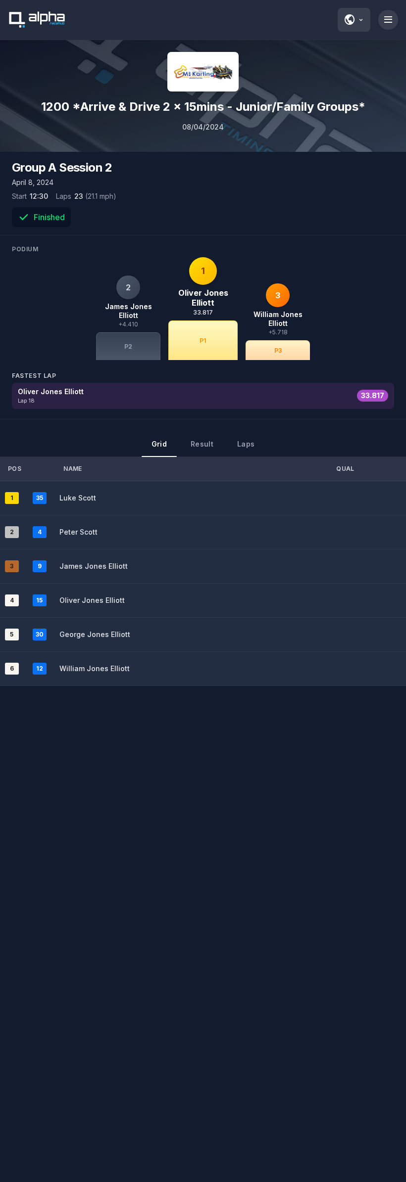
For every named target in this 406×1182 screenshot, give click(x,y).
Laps (245, 444)
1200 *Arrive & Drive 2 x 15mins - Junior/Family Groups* (203, 106)
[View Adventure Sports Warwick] (203, 71)
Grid (159, 444)
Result (202, 444)
